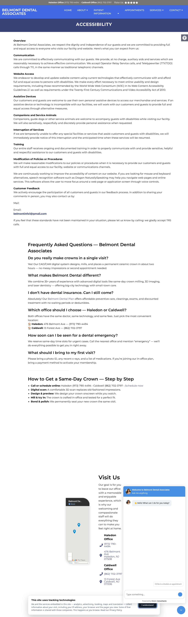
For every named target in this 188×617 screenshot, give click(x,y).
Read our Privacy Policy (111, 610)
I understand (148, 605)
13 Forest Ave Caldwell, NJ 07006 (112, 581)
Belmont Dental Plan (61, 298)
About (81, 10)
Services (155, 10)
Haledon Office (56, 2)
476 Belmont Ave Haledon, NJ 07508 (112, 555)
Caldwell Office (89, 2)
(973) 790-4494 (71, 2)
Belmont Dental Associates (19, 11)
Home (68, 10)
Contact (175, 10)
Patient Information (102, 12)
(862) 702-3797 (104, 2)
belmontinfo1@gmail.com (30, 213)
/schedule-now (134, 385)
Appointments (134, 10)
